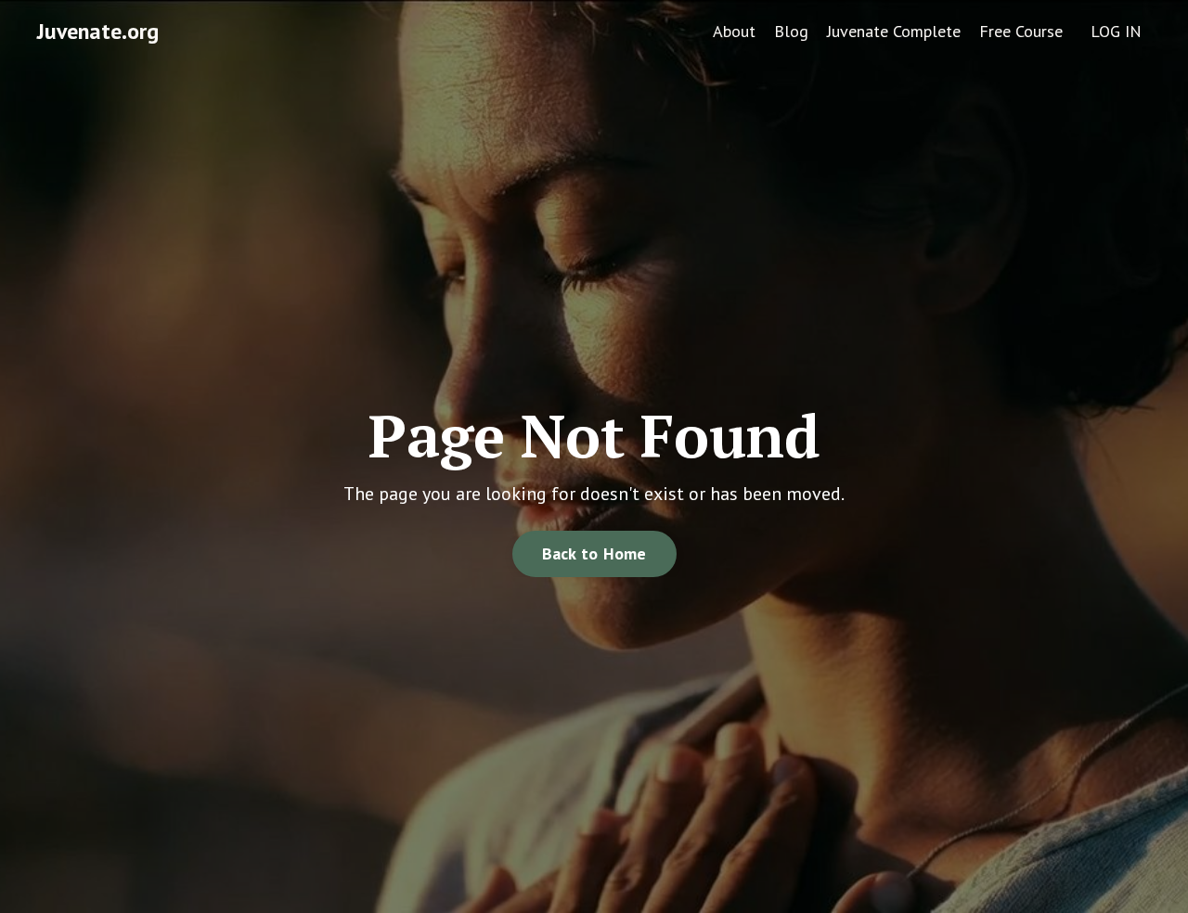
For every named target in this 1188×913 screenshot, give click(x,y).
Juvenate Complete (894, 31)
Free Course (1021, 31)
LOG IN (1116, 31)
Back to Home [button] (594, 553)
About (734, 31)
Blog (791, 31)
